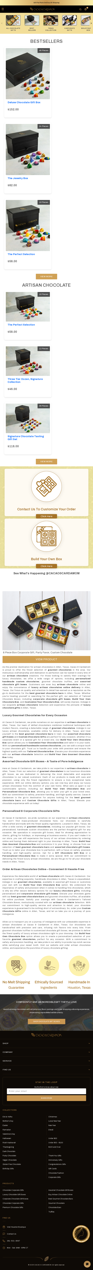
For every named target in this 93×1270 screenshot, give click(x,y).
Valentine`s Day (9, 1134)
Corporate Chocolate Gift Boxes (15, 1199)
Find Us (7, 1070)
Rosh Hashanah (9, 1143)
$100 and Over (54, 1147)
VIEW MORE (46, 276)
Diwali (50, 1130)
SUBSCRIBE (46, 1098)
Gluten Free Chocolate (12, 1164)
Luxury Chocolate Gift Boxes (14, 1194)
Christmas (52, 1117)
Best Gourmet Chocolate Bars (60, 1199)
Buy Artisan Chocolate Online (60, 1194)
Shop (5, 1043)
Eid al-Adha (7, 1117)
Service (7, 1061)
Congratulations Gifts (57, 1164)
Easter (5, 1125)
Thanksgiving (8, 1147)
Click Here (46, 516)
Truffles (51, 1212)
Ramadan (7, 1130)
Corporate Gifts (54, 1177)
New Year (52, 1125)
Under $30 (52, 1138)
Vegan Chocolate (10, 1160)
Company (8, 1052)
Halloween (7, 1138)
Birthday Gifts (8, 1169)
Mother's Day (8, 1121)
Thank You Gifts (54, 1156)
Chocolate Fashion (56, 1173)
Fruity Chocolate (9, 1156)
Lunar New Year (54, 1121)
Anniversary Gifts (55, 1160)
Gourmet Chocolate (56, 1203)
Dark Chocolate (9, 1151)
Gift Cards (52, 1169)
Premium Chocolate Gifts (13, 1207)
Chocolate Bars (54, 1207)
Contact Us (11, 1234)
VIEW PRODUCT (46, 659)
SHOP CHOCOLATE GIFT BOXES (46, 1021)
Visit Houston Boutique (16, 1227)
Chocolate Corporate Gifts (13, 1190)
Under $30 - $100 (55, 1143)
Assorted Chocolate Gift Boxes (60, 1190)
